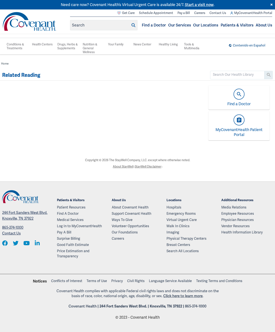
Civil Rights (136, 281)
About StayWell (123, 166)
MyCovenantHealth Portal (253, 13)
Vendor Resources (235, 226)
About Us (264, 25)
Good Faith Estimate (73, 244)
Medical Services (70, 220)
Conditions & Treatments (15, 46)
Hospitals (174, 207)
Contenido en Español (249, 45)
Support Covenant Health (131, 213)
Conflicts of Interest (66, 281)
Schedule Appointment (156, 13)
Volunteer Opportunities (130, 226)
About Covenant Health (130, 207)
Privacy (117, 281)
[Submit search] (133, 25)
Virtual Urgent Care (182, 220)
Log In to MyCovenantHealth (79, 226)
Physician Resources (237, 220)
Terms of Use (97, 281)
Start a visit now (199, 4)
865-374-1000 (12, 227)
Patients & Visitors (237, 25)
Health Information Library (242, 232)
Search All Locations (183, 251)
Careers (199, 13)
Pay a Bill (183, 13)
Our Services (179, 25)
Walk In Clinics (178, 226)
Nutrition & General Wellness (90, 48)
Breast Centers (178, 244)
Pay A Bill (64, 232)
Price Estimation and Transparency (73, 253)
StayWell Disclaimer (148, 166)
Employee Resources (237, 213)
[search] (237, 74)
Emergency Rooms (181, 213)
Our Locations (205, 25)
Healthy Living (168, 44)
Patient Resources (71, 207)
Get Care (128, 13)
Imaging (173, 232)
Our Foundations (125, 232)
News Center (142, 44)
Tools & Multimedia (191, 46)
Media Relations (233, 207)
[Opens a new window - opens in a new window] (5, 243)
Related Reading (21, 75)
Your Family (116, 44)
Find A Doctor (68, 213)
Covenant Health (83, 306)
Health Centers (42, 44)
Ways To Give (122, 220)
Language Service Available (170, 281)
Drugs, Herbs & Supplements (67, 46)
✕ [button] (271, 4)
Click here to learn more (183, 295)
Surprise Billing (68, 238)
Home (5, 63)
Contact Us (217, 13)
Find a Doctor (154, 25)
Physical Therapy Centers (186, 238)
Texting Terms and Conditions (219, 281)
